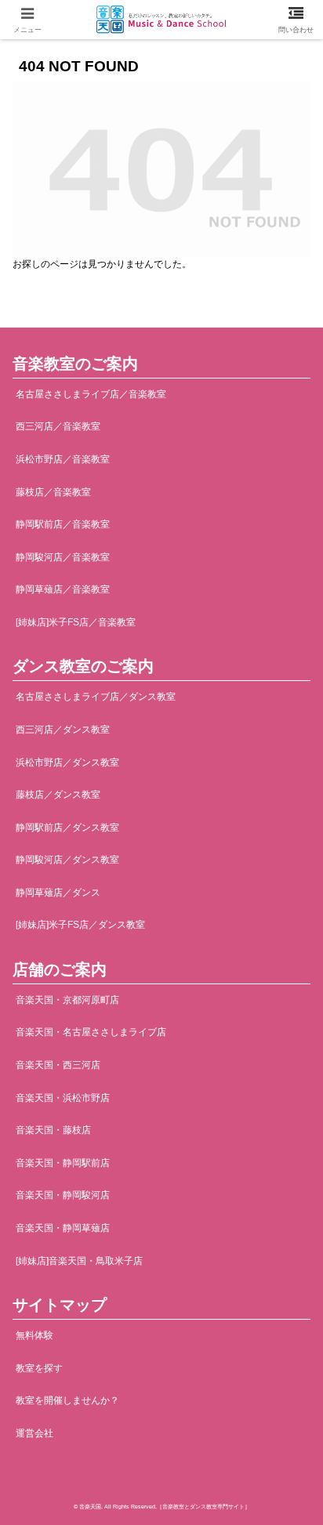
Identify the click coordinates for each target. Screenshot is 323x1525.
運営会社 (34, 1433)
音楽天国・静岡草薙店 (63, 1228)
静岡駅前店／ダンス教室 (67, 827)
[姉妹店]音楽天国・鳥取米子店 (79, 1260)
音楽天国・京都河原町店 (67, 999)
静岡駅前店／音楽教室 (63, 524)
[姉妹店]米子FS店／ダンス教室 (80, 924)
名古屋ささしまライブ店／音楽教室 (91, 394)
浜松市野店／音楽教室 (63, 459)
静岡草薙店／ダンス (58, 892)
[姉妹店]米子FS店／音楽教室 (76, 622)
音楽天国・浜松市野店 (63, 1097)
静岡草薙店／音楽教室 (63, 589)
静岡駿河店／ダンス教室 (67, 859)
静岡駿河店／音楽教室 (63, 557)
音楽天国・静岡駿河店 (63, 1195)
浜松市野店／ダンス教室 (67, 762)
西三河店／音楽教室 (58, 426)
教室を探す (39, 1368)
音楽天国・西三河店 (58, 1065)
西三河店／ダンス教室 (63, 729)
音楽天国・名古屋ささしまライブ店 (91, 1032)
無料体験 (34, 1335)
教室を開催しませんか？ (67, 1400)
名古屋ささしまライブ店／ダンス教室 (96, 696)
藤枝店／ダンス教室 (58, 794)
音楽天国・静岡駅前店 (63, 1162)
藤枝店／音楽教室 (53, 492)
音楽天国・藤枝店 (53, 1130)
